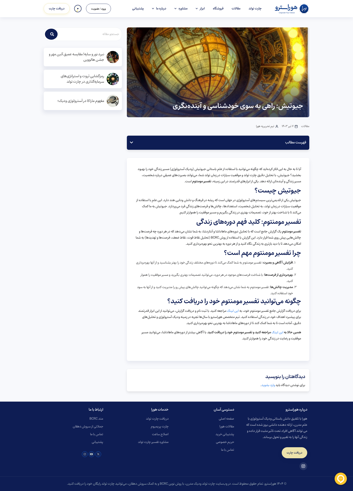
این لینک (233, 311)
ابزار (202, 8)
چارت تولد (255, 8)
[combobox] (90, 34)
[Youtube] (91, 454)
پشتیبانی (138, 8)
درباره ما (161, 8)
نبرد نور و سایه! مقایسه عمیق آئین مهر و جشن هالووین (76, 57)
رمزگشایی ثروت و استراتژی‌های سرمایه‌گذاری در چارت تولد (82, 79)
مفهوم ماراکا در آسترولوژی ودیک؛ (80, 101)
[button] (131, 142)
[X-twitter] (98, 454)
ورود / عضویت (98, 9)
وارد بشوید (268, 385)
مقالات (236, 8)
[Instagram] (85, 454)
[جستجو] (51, 34)
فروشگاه (218, 8)
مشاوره (183, 8)
